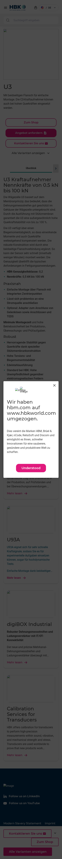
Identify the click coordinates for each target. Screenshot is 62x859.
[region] (31, 429)
